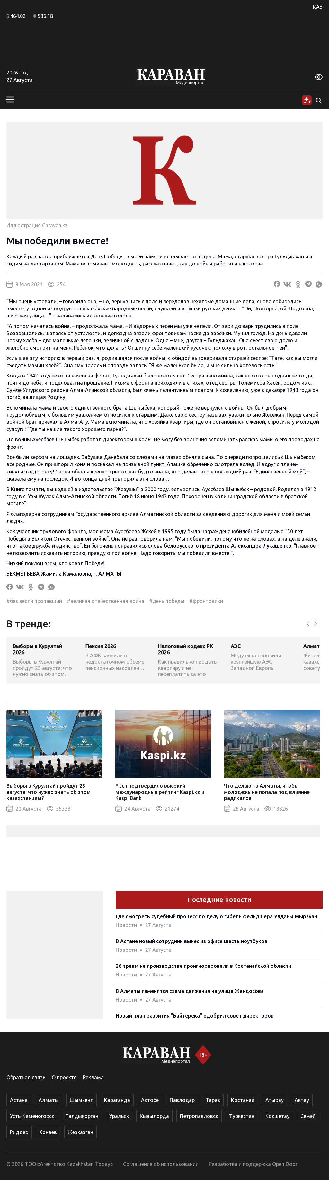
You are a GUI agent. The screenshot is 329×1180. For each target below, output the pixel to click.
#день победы (166, 601)
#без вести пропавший (34, 601)
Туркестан (241, 1116)
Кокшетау (277, 1116)
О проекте (64, 1077)
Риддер (19, 1132)
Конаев (48, 1132)
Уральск (119, 1116)
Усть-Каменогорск (32, 1116)
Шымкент (81, 1100)
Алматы (49, 1100)
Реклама (93, 1077)
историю (74, 553)
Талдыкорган (81, 1116)
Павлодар (182, 1100)
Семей (308, 1116)
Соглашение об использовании (161, 1164)
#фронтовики (206, 601)
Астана (19, 1100)
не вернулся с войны (219, 408)
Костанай (242, 1100)
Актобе (150, 1100)
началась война (50, 326)
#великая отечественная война (105, 601)
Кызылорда (154, 1116)
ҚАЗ (318, 7)
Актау (302, 1100)
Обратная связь (25, 1077)
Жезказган (80, 1132)
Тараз (213, 1100)
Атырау (274, 1100)
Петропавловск (199, 1116)
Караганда (117, 1100)
